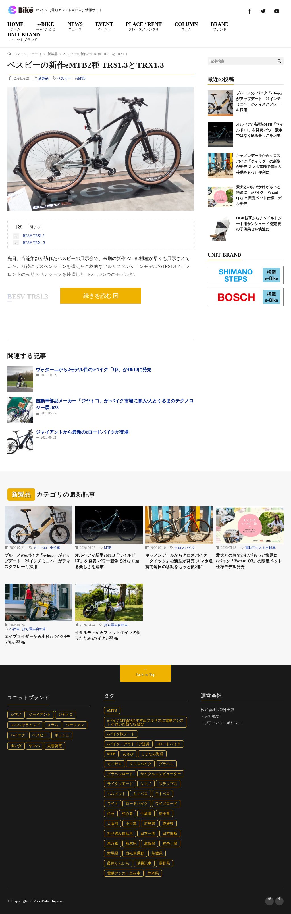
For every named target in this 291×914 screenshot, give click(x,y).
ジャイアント (40, 714)
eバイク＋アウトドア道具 (128, 744)
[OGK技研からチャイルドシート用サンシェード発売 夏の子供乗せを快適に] (220, 228)
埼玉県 (164, 813)
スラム (52, 725)
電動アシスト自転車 (260, 547)
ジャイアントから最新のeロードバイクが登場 (82, 432)
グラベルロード (120, 774)
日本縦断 (170, 833)
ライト (112, 803)
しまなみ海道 (152, 754)
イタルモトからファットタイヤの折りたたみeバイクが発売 (108, 635)
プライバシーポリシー (223, 723)
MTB (107, 547)
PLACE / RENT (144, 26)
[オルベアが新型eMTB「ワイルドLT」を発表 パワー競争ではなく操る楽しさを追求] (220, 134)
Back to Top (145, 675)
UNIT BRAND (23, 36)
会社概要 (212, 716)
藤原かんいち (118, 863)
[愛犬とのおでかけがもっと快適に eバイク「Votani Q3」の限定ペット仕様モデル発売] (220, 197)
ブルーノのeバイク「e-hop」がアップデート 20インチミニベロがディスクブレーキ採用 (38, 561)
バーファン (75, 725)
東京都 (112, 843)
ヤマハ (34, 746)
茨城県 (157, 853)
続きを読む (98, 296)
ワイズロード (166, 803)
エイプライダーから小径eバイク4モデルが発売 (37, 639)
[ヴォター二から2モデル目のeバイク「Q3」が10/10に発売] (20, 379)
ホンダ (16, 746)
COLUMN (186, 26)
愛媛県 (168, 823)
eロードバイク (169, 744)
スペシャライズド (25, 725)
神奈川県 (170, 843)
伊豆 (111, 813)
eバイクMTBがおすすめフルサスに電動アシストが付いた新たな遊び (145, 722)
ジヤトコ (65, 714)
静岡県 (153, 873)
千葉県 (145, 813)
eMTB (81, 78)
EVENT (104, 26)
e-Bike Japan (50, 901)
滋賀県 (149, 843)
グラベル (166, 764)
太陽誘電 (54, 746)
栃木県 (131, 843)
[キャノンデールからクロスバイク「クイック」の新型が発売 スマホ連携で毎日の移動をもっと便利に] (220, 165)
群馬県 (112, 853)
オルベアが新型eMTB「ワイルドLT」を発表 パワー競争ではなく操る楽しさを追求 (259, 130)
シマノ (16, 714)
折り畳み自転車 (34, 628)
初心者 (127, 813)
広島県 (149, 823)
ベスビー (64, 78)
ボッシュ (62, 735)
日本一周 (147, 833)
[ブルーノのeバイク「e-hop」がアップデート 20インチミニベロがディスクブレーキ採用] (220, 103)
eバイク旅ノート (121, 734)
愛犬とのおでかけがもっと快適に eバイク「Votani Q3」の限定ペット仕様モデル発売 (249, 561)
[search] (279, 61)
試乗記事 (144, 863)
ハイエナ (18, 735)
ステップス (168, 784)
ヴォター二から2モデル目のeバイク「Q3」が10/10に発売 (93, 369)
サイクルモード (120, 784)
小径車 (55, 547)
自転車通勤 (135, 853)
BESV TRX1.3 (30, 243)
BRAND (220, 26)
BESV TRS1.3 (30, 236)
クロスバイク (184, 547)
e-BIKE (45, 26)
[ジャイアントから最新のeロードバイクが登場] (20, 441)
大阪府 (112, 823)
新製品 (43, 78)
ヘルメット (116, 794)
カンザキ (114, 764)
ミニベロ (40, 547)
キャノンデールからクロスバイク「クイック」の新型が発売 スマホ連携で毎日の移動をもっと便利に (179, 561)
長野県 (164, 863)
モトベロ (162, 794)
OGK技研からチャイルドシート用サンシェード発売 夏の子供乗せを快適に (259, 223)
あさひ (128, 754)
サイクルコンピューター (160, 774)
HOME (15, 26)
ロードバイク (137, 803)
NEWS (75, 26)
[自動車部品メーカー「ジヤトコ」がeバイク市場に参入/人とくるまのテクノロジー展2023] (20, 410)
